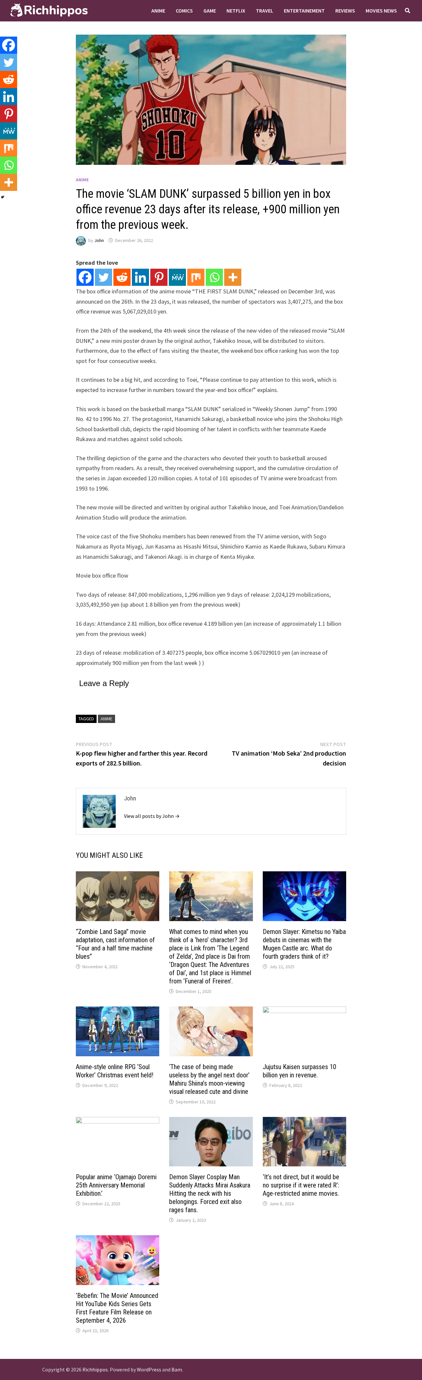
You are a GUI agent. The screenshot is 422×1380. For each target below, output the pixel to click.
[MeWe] (177, 277)
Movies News (381, 10)
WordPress (149, 1369)
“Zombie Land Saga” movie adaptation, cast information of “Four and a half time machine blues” (115, 944)
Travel (264, 10)
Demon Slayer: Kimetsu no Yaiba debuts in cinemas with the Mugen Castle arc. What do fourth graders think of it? (304, 944)
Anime (158, 10)
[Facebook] (85, 277)
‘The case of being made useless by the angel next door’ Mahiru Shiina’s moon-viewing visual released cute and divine (209, 1079)
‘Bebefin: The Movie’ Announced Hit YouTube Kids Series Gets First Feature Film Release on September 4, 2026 (117, 1308)
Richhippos (95, 1369)
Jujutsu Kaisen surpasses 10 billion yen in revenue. (299, 1071)
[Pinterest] (158, 277)
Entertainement (304, 10)
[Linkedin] (140, 277)
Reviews (345, 10)
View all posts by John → (152, 816)
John (99, 240)
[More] (232, 277)
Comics (184, 10)
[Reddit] (122, 277)
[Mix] (195, 277)
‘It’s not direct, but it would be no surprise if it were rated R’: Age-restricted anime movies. (301, 1185)
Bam (176, 1369)
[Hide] (2, 197)
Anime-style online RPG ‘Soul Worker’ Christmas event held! (114, 1071)
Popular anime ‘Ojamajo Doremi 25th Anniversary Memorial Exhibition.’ (116, 1185)
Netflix (235, 10)
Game (209, 10)
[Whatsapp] (214, 277)
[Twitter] (103, 277)
